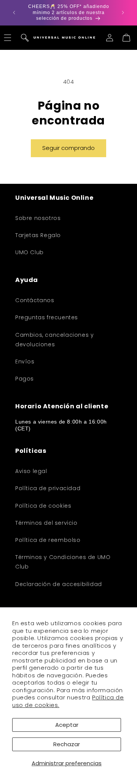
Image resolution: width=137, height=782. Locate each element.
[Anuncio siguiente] (123, 12)
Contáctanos (34, 300)
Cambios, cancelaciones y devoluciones (54, 339)
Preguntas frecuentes (46, 317)
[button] (24, 37)
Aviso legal (31, 471)
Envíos (25, 361)
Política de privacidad (47, 488)
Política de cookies (43, 506)
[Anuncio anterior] (14, 12)
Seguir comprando (68, 148)
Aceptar (66, 725)
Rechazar (66, 744)
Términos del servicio (46, 523)
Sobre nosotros (38, 218)
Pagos (24, 378)
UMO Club (29, 252)
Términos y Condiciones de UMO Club (62, 561)
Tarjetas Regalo (38, 235)
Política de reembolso (48, 540)
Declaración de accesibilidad (58, 584)
